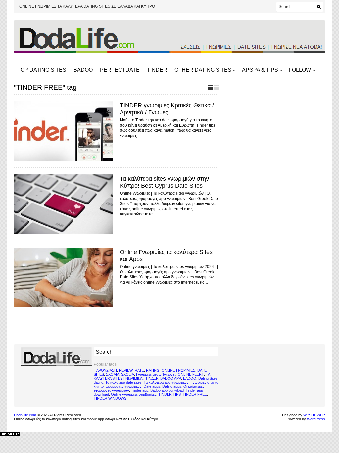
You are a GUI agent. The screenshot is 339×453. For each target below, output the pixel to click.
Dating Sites (208, 378)
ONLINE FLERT (191, 374)
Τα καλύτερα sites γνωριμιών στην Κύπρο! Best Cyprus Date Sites (164, 182)
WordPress (316, 419)
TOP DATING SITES (41, 70)
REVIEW (126, 370)
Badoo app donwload (167, 390)
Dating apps (171, 386)
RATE (139, 370)
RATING (153, 370)
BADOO (83, 70)
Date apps (152, 386)
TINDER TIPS (169, 394)
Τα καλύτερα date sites (123, 382)
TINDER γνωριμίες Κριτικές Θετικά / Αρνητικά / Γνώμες (167, 109)
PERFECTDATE (120, 70)
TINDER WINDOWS (110, 398)
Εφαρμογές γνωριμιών (124, 386)
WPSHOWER (314, 415)
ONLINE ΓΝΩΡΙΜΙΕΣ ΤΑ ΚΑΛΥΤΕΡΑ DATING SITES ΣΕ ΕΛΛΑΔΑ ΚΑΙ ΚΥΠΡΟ (87, 6)
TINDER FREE (195, 394)
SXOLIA (127, 374)
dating (98, 382)
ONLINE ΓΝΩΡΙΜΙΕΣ (178, 370)
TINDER (157, 70)
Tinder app (139, 390)
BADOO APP (170, 378)
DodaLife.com (25, 415)
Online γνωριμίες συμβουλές (133, 394)
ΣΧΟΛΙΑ (112, 374)
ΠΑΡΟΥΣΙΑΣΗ (105, 370)
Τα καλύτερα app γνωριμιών (166, 382)
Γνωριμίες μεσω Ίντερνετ (156, 374)
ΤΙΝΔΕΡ (151, 378)
